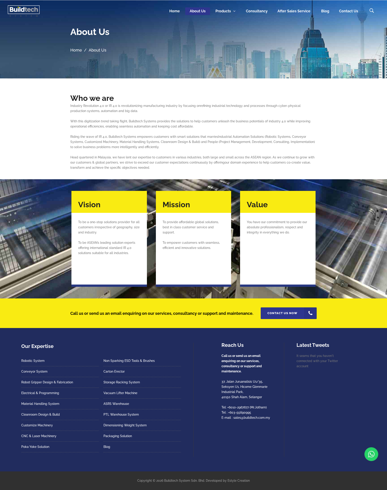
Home (76, 50)
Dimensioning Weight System (125, 425)
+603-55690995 (239, 412)
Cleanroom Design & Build (40, 414)
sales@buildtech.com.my (251, 417)
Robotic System (33, 361)
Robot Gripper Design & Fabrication (47, 382)
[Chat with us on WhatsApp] (371, 454)
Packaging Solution (117, 436)
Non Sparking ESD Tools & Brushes (129, 361)
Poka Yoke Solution (35, 447)
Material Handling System (40, 404)
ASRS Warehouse (116, 404)
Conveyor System (34, 371)
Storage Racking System (121, 382)
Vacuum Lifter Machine (120, 393)
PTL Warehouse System (121, 414)
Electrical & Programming (40, 393)
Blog (106, 447)
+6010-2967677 (238, 407)
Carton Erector (114, 371)
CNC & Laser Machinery (38, 436)
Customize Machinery (37, 425)
